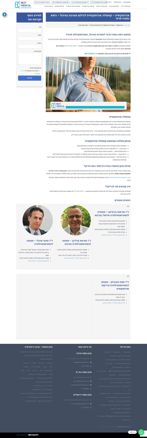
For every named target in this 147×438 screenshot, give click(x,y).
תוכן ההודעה (37, 51)
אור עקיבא (27, 363)
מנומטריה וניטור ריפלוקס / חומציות (120, 356)
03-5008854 (96, 2)
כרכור (50, 367)
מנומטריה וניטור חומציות (73, 6)
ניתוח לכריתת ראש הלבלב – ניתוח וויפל (119, 401)
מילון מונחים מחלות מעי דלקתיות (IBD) (119, 371)
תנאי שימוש (113, 427)
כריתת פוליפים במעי (105, 394)
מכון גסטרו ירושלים (101, 6)
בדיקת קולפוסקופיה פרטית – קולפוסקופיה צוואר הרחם (36, 393)
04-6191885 (40, 2)
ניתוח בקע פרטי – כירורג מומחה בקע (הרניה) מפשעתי (115, 405)
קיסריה (34, 363)
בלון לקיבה (107, 352)
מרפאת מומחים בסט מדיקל (122, 364)
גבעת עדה (25, 367)
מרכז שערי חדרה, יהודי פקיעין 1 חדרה (78, 359)
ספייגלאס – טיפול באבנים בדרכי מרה (120, 383)
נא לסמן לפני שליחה (31, 71)
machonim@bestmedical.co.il (80, 385)
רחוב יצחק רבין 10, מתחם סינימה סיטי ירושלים (76, 400)
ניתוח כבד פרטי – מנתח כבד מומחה (120, 409)
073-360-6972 (71, 46)
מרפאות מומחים (59, 6)
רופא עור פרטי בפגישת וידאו (44, 378)
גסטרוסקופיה (117, 2)
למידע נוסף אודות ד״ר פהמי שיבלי (38, 261)
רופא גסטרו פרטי (101, 371)
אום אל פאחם (48, 371)
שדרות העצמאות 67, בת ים (81, 377)
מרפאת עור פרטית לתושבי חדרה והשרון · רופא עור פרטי (114, 379)
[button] (141, 432)
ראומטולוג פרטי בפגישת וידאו (44, 382)
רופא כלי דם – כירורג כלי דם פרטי (43, 386)
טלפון (39, 35)
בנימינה (45, 367)
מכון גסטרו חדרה (125, 6)
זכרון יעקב (41, 363)
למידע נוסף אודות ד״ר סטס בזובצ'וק (114, 303)
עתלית (22, 371)
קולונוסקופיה (126, 2)
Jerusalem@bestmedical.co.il (80, 404)
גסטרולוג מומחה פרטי (124, 375)
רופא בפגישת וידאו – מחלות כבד (37, 374)
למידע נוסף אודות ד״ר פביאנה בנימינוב (113, 235)
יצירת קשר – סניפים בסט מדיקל (121, 367)
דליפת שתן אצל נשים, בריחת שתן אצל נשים (40, 397)
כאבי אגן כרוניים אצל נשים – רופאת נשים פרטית (38, 401)
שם (40, 27)
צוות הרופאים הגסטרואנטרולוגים (119, 177)
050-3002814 (89, 53)
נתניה (40, 371)
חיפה (28, 371)
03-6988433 (57, 2)
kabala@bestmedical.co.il (81, 362)
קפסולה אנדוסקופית (88, 6)
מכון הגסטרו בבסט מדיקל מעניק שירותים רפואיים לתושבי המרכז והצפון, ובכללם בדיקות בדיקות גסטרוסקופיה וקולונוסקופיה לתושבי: (36, 355)
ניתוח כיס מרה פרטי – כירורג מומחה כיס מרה (117, 397)
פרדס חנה (49, 363)
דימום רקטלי (112, 375)
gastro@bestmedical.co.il (81, 381)
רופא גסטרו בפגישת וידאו (26, 378)
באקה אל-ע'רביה (35, 367)
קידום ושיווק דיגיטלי (22, 435)
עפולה (50, 374)
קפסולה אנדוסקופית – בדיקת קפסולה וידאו (117, 360)
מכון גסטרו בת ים (114, 6)
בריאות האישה (48, 6)
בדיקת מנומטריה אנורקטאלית (122, 413)
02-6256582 (77, 2)
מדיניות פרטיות (103, 427)
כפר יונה (34, 371)
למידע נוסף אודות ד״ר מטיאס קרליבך (75, 258)
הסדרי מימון (109, 364)
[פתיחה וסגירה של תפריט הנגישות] (4, 14)
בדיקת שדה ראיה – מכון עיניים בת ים (42, 390)
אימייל (39, 43)
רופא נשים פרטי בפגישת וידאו (121, 394)
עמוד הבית (127, 25)
